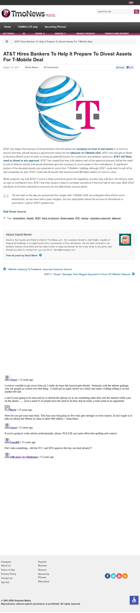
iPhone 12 (40, 33)
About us (6, 565)
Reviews (42, 565)
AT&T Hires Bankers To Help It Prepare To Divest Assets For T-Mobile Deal (67, 56)
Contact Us (6, 578)
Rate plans (43, 581)
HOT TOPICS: (8, 33)
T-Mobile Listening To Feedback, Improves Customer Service (37, 269)
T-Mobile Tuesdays (85, 33)
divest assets (67, 218)
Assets (30, 218)
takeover (116, 218)
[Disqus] (69, 416)
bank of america (50, 218)
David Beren (31, 67)
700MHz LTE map (28, 26)
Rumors (42, 569)
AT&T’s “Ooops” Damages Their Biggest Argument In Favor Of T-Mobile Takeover (89, 274)
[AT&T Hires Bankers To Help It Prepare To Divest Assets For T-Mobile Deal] (69, 109)
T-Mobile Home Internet (117, 33)
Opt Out (5, 582)
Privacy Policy (8, 573)
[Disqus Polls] (69, 328)
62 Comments (51, 67)
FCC (77, 218)
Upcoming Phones (55, 26)
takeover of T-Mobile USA (85, 153)
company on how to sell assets (94, 149)
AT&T (38, 218)
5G (24, 33)
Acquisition (19, 218)
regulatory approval (100, 218)
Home (7, 26)
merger (85, 218)
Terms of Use (8, 569)
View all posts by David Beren (23, 255)
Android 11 (60, 33)
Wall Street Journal (14, 211)
